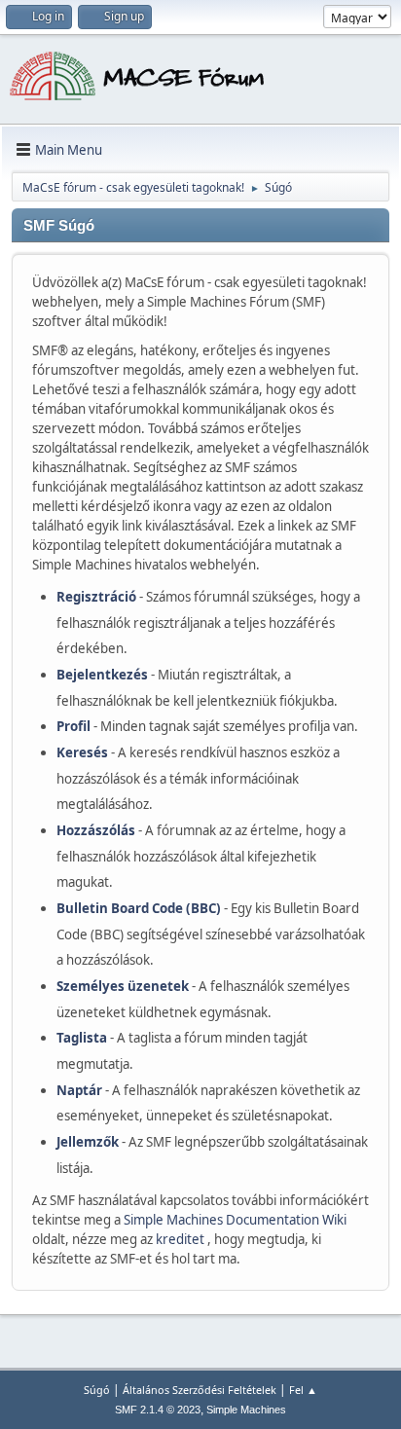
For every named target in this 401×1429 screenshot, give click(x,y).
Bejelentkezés (102, 674)
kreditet (181, 1239)
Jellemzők (87, 1142)
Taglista (81, 1037)
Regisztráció (96, 596)
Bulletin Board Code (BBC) (138, 908)
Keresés (82, 752)
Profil (73, 726)
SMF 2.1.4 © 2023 (157, 1409)
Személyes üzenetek (122, 986)
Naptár (79, 1090)
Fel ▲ (303, 1389)
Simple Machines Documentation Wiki (235, 1219)
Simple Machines (246, 1409)
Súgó (97, 1389)
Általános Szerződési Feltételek (199, 1389)
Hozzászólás (95, 830)
